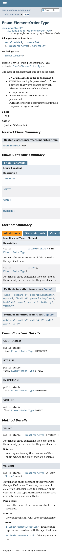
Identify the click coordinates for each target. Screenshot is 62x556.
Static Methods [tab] (35, 233)
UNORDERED (9, 211)
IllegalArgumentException (22, 526)
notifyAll (36, 320)
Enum (15, 66)
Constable (38, 46)
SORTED (7, 189)
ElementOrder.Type (39, 30)
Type (26, 14)
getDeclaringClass (41, 298)
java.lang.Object (11, 28)
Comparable (31, 42)
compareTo (20, 295)
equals (7, 298)
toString (46, 302)
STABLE (7, 200)
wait (48, 320)
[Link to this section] (43, 132)
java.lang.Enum (16, 30)
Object (47, 314)
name (20, 302)
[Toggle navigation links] (4, 3)
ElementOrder (12, 14)
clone (6, 295)
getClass (8, 320)
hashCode (8, 302)
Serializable (12, 42)
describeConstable (41, 295)
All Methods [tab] (12, 233)
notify (22, 320)
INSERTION (9, 178)
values (32, 267)
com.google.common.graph (16, 10)
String (42, 248)
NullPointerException (19, 535)
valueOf (32, 248)
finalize (20, 298)
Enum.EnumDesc (12, 145)
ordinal (32, 302)
